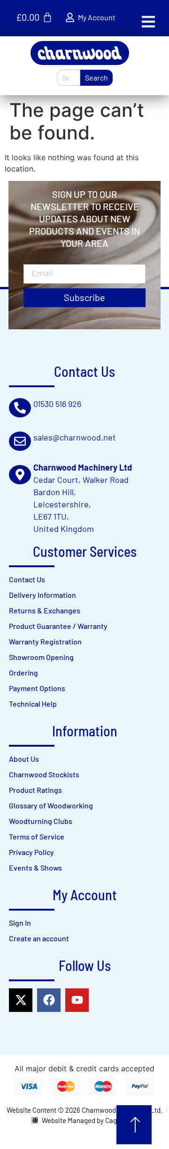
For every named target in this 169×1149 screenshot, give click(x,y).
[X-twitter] (20, 1000)
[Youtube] (77, 1000)
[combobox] (68, 78)
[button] (148, 21)
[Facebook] (49, 1000)
